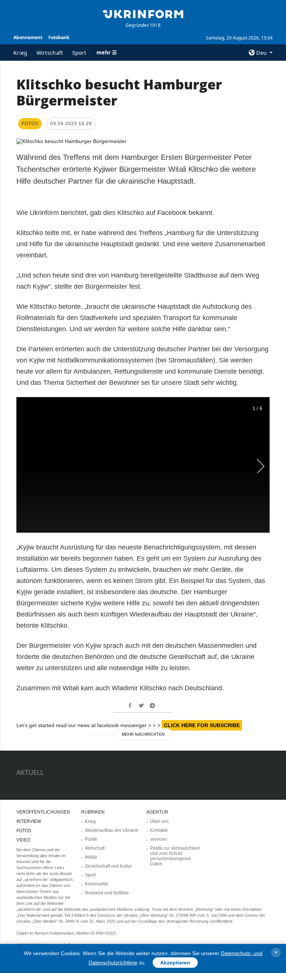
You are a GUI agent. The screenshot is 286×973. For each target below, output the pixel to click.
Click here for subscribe (202, 725)
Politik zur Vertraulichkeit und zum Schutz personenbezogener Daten (175, 856)
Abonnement (27, 37)
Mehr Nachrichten (143, 734)
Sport (79, 52)
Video (23, 840)
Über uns (159, 821)
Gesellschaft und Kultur (108, 866)
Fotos (23, 830)
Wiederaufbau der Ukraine (112, 830)
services (158, 839)
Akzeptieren (175, 963)
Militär (91, 857)
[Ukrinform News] (143, 13)
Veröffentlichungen (43, 812)
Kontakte (159, 830)
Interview (28, 821)
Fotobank (58, 37)
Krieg (20, 52)
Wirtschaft (49, 52)
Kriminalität (96, 884)
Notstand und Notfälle (107, 893)
